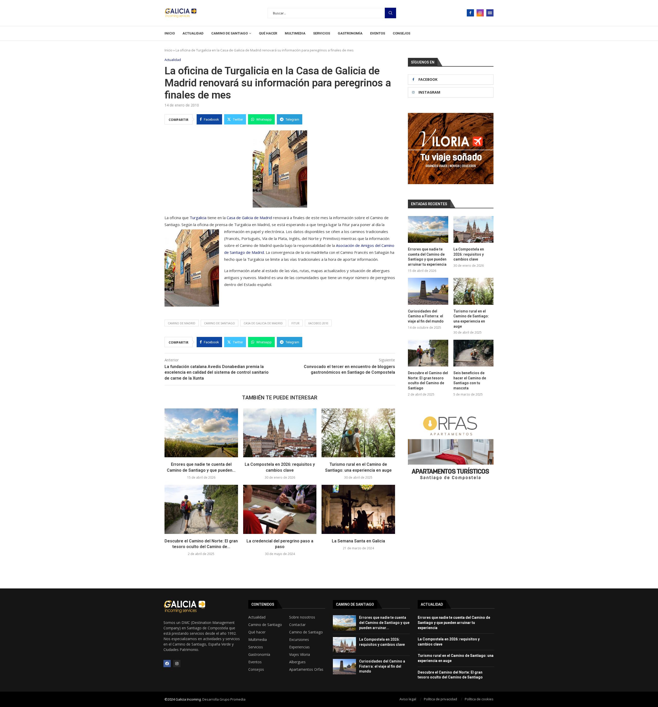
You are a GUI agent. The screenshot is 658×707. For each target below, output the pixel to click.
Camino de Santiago (229, 33)
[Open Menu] (490, 12)
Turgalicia (198, 217)
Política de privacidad (440, 699)
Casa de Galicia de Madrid (249, 217)
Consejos (401, 33)
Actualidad (193, 33)
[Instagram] (480, 12)
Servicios (321, 33)
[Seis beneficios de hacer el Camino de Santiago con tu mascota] (473, 353)
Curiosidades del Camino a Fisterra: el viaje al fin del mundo (426, 316)
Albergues (297, 662)
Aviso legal (407, 699)
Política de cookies (479, 699)
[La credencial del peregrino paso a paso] (280, 509)
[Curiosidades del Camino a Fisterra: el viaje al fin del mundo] (428, 291)
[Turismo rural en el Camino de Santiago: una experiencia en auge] (358, 432)
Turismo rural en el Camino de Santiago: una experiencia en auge (471, 318)
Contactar (297, 625)
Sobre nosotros (302, 617)
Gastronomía (350, 33)
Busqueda (390, 13)
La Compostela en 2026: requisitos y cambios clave (468, 254)
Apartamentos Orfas (306, 669)
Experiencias (299, 647)
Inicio (169, 33)
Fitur (295, 323)
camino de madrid (181, 323)
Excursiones (299, 639)
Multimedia (295, 33)
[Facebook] (470, 12)
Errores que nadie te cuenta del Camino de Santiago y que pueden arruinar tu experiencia (427, 256)
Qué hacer (268, 33)
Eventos (377, 33)
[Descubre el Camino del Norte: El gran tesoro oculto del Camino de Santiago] (201, 509)
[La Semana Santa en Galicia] (358, 509)
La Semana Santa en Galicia (358, 541)
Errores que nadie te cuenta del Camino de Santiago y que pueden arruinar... (384, 622)
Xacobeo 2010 (318, 323)
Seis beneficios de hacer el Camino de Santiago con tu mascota (469, 380)
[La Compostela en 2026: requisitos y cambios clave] (280, 432)
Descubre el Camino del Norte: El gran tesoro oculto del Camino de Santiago (428, 380)
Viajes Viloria (299, 654)
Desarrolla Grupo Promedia (223, 699)
